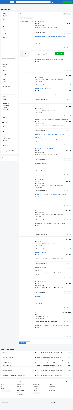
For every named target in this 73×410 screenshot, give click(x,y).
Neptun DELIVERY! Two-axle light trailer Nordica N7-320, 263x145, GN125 (50, 238)
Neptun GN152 (38, 296)
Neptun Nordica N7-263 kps (41, 281)
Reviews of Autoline (20, 390)
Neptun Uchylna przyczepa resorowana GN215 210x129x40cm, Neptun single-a (52, 325)
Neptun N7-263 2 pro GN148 (6, 370)
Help (2, 386)
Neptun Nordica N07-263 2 (40, 163)
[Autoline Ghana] (5, 2)
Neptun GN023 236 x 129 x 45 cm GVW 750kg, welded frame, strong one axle (51, 119)
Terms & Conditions (20, 384)
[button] (68, 32)
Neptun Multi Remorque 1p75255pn (42, 310)
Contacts (2, 388)
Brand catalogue (20, 394)
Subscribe (22, 342)
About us (2, 384)
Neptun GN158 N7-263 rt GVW (41, 74)
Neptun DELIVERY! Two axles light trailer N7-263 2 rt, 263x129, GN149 (50, 223)
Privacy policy (19, 386)
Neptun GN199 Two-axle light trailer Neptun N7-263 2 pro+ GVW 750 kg (50, 105)
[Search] (17, 2)
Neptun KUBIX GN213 (39, 21)
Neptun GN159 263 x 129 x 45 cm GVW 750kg (44, 148)
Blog (17, 392)
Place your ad (59, 53)
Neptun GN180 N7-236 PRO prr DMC (43, 88)
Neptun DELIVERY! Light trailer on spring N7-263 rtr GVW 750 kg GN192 (50, 194)
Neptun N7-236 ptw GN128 (40, 267)
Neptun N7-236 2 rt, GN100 (40, 252)
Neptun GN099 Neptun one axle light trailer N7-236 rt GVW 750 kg (49, 59)
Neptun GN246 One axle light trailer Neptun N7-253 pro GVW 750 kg (49, 134)
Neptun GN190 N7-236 (40, 179)
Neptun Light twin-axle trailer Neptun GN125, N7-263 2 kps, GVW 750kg (50, 36)
